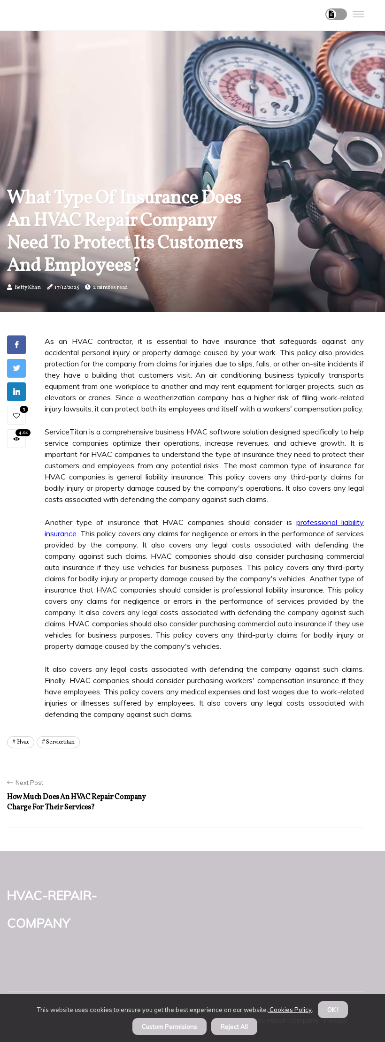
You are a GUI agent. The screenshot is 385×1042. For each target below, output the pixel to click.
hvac (23, 742)
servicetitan (60, 742)
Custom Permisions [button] (169, 1026)
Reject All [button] (234, 1026)
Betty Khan (28, 287)
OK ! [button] (333, 1009)
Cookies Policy (290, 1009)
